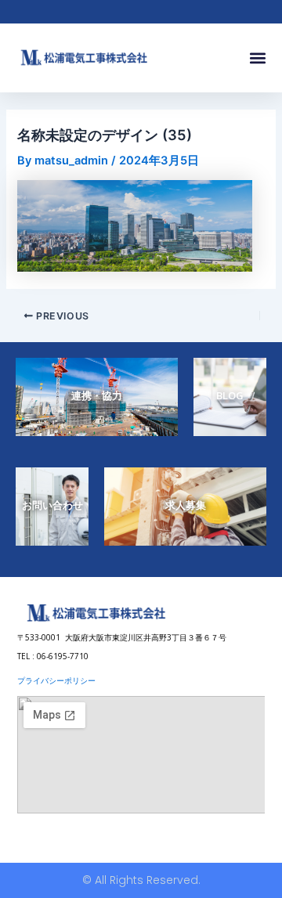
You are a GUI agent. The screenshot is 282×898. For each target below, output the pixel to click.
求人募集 (185, 505)
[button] (257, 58)
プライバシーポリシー (56, 680)
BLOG (230, 395)
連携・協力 (96, 395)
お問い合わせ (52, 505)
